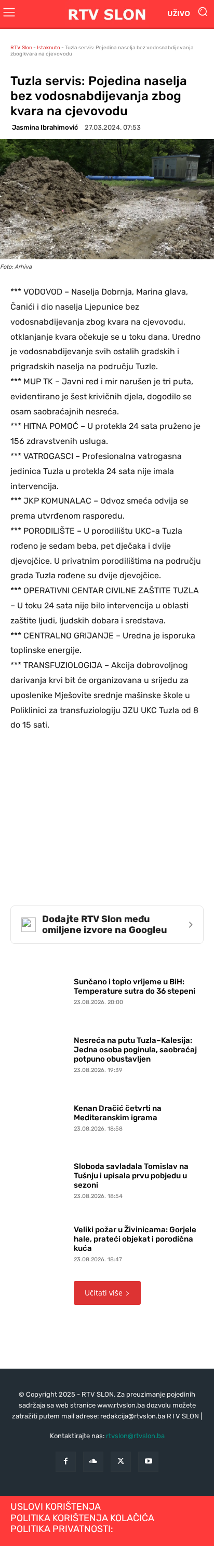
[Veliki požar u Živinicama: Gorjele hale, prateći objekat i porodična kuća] (39, 1242)
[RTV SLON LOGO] (107, 13)
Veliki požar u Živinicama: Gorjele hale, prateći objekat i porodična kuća (135, 1239)
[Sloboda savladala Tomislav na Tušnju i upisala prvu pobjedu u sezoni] (39, 1179)
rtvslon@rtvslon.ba (135, 1436)
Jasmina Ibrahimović (45, 127)
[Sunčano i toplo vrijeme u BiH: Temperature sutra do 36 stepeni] (39, 989)
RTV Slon (21, 48)
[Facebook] (66, 1462)
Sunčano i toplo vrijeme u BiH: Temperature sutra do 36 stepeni (134, 986)
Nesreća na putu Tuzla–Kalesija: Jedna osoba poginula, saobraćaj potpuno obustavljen (135, 1050)
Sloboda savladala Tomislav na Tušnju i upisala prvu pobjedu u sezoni (131, 1176)
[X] (121, 1462)
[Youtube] (148, 1462)
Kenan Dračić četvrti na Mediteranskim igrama (118, 1113)
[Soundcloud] (93, 1462)
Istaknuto (48, 48)
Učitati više (104, 1293)
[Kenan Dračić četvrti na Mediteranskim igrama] (39, 1116)
